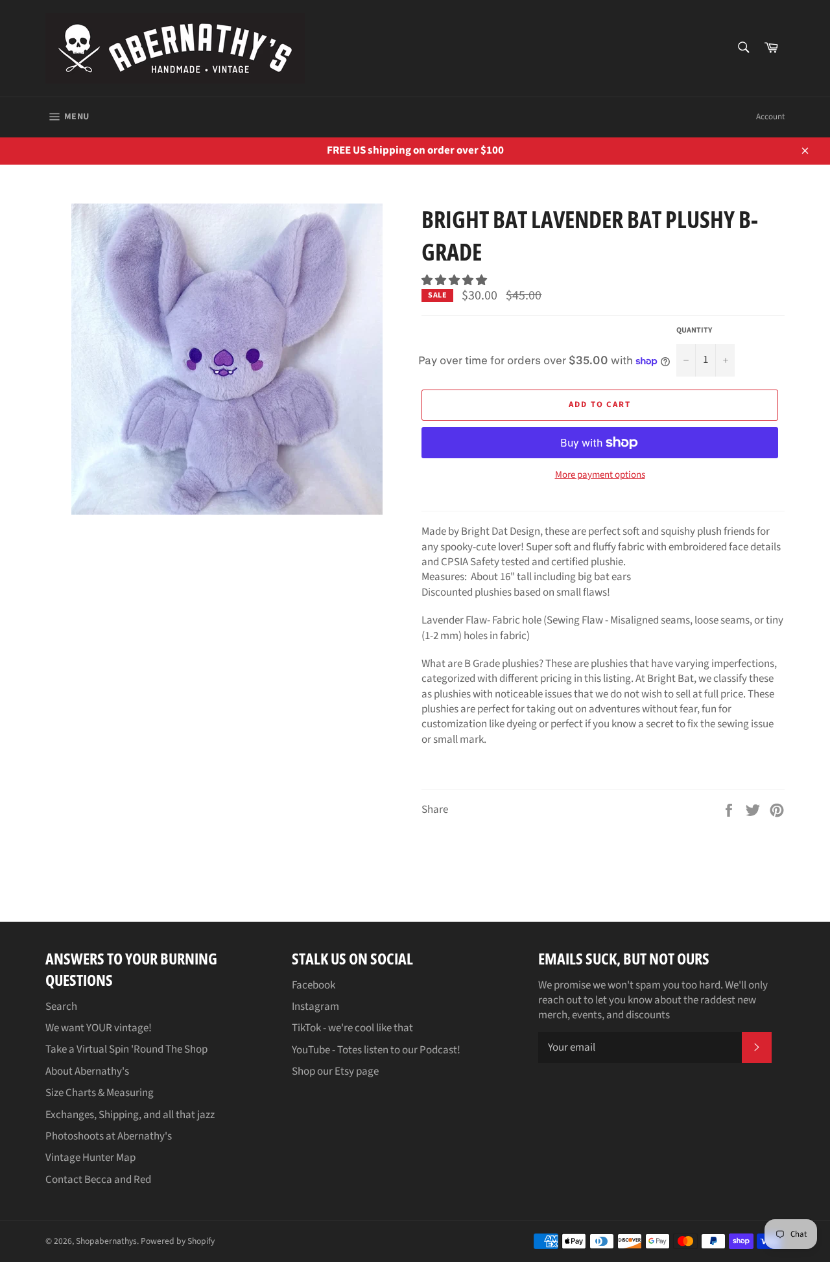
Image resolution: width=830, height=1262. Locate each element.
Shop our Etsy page (335, 1071)
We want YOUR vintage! (98, 1028)
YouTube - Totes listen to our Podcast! (376, 1050)
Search (61, 1006)
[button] (455, 280)
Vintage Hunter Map (90, 1157)
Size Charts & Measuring (99, 1093)
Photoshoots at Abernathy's (108, 1136)
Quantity (694, 330)
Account (770, 117)
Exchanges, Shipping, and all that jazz (130, 1115)
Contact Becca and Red (98, 1179)
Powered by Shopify (178, 1241)
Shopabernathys (106, 1241)
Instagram (315, 1006)
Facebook (313, 985)
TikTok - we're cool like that (352, 1028)
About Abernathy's (87, 1071)
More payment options (600, 475)
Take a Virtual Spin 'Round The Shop (126, 1049)
